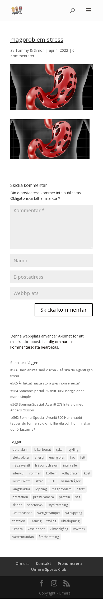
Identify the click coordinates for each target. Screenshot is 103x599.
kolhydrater (70, 473)
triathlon (18, 521)
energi (39, 457)
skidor (17, 505)
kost (87, 473)
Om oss (22, 563)
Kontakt (43, 563)
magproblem (62, 489)
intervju (18, 473)
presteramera (43, 497)
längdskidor (21, 489)
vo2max (79, 529)
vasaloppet (36, 529)
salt (77, 497)
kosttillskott (21, 481)
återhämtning (49, 537)
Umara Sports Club (48, 569)
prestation (20, 497)
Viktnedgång (59, 529)
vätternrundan (23, 537)
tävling (51, 521)
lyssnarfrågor (70, 481)
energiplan (57, 457)
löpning (41, 489)
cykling (73, 449)
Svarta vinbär (22, 513)
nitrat (81, 489)
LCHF (51, 481)
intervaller (70, 465)
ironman (35, 473)
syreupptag (73, 513)
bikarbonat (42, 449)
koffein (51, 473)
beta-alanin (20, 449)
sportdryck (35, 505)
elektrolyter (21, 457)
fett (82, 457)
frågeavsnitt (21, 465)
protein (64, 497)
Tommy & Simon (30, 50)
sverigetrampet (48, 513)
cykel (59, 449)
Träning (35, 521)
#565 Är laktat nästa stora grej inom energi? (44, 383)
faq (72, 457)
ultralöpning (70, 521)
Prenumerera (70, 563)
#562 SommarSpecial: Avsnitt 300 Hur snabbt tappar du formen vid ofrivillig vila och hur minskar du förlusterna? (50, 423)
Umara (17, 529)
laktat (39, 481)
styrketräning (58, 505)
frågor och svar (46, 465)
